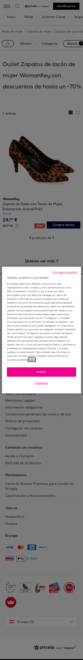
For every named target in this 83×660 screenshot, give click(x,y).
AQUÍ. (32, 359)
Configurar (41, 383)
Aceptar (41, 372)
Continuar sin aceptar (64, 272)
